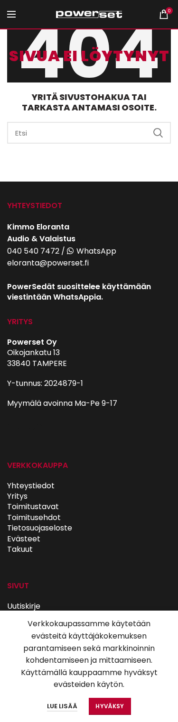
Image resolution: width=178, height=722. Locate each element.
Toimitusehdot (34, 517)
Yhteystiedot (31, 485)
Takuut (20, 549)
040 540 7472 (33, 251)
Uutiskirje (23, 606)
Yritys (17, 496)
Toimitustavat (33, 506)
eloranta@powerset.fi (48, 262)
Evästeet (23, 538)
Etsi (158, 133)
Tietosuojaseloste (39, 527)
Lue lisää (62, 706)
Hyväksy (109, 706)
